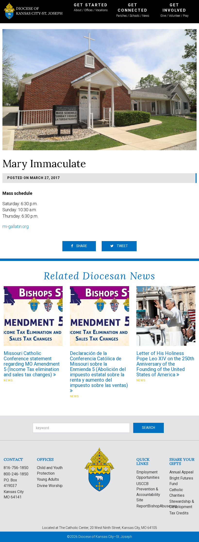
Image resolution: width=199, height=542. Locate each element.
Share (81, 246)
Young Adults (48, 479)
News (8, 380)
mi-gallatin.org (15, 226)
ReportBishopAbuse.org (156, 506)
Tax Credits (179, 513)
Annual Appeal (181, 472)
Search (148, 428)
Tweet (122, 246)
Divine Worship (50, 485)
